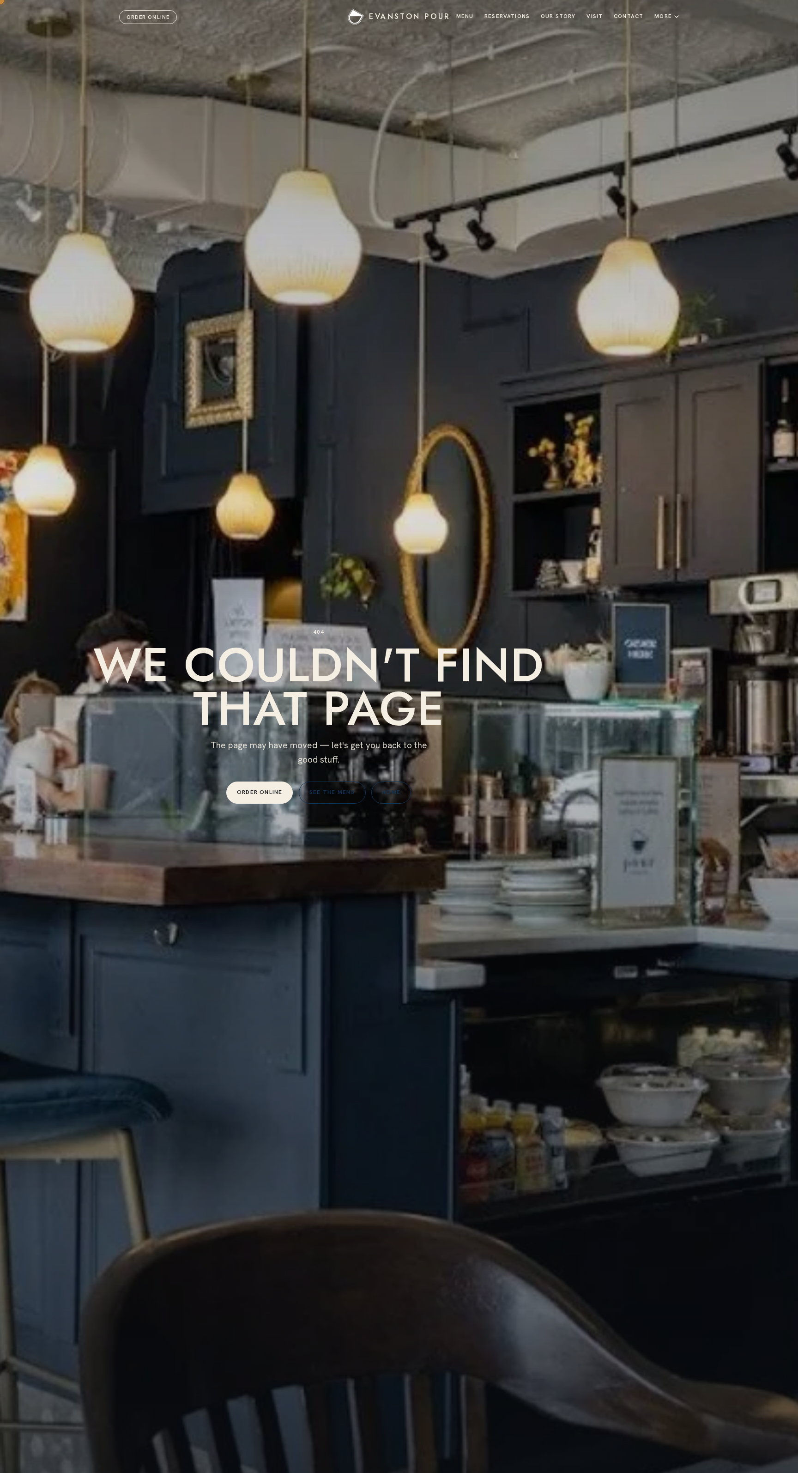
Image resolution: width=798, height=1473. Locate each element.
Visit (594, 15)
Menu (465, 15)
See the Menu (332, 792)
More (663, 15)
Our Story (558, 15)
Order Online (148, 17)
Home (391, 792)
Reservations (507, 15)
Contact (628, 15)
